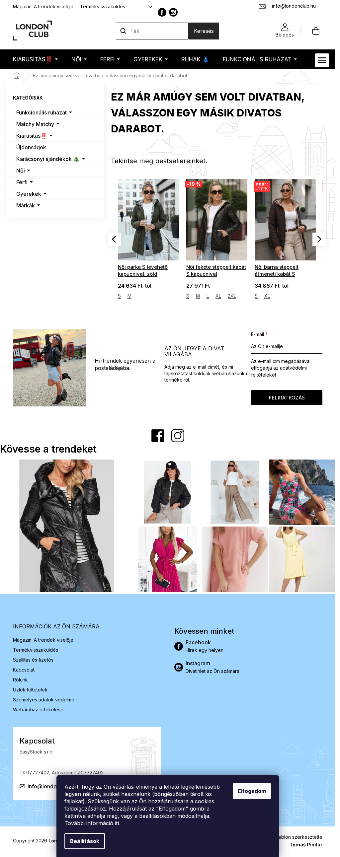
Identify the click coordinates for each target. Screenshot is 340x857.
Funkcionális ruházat (41, 112)
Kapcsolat (24, 670)
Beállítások (84, 841)
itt (117, 823)
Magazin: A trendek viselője (43, 6)
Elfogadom (252, 791)
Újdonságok (31, 147)
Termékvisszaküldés (102, 6)
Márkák (25, 205)
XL (150, 296)
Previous (114, 239)
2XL (163, 296)
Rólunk (20, 679)
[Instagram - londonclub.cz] (173, 12)
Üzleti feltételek (30, 689)
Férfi (22, 182)
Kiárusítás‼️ (31, 135)
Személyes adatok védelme (43, 699)
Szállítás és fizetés (33, 660)
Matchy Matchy (35, 124)
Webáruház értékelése (38, 709)
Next (319, 239)
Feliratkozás (287, 397)
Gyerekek (28, 193)
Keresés (204, 31)
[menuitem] (35, 59)
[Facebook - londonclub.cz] (162, 12)
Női (20, 170)
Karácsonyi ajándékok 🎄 (48, 159)
